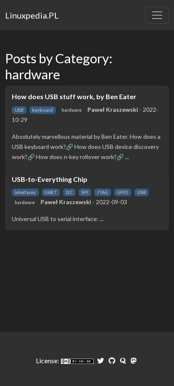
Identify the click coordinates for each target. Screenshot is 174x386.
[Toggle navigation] (157, 15)
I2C (69, 192)
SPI (85, 192)
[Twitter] (100, 360)
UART (50, 192)
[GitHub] (112, 360)
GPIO (122, 192)
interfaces (25, 192)
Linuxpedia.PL (32, 15)
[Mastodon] (133, 360)
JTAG (102, 192)
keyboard (42, 110)
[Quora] (123, 360)
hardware (72, 110)
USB (19, 110)
